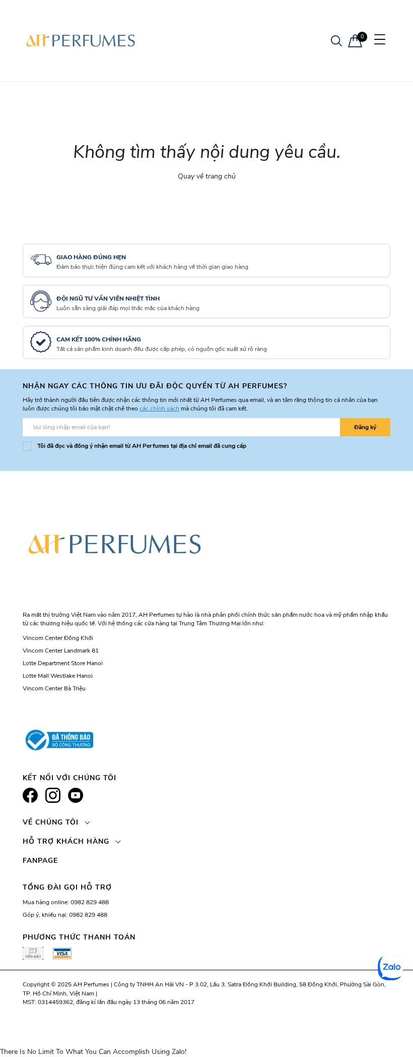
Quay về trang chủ (207, 176)
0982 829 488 (90, 902)
